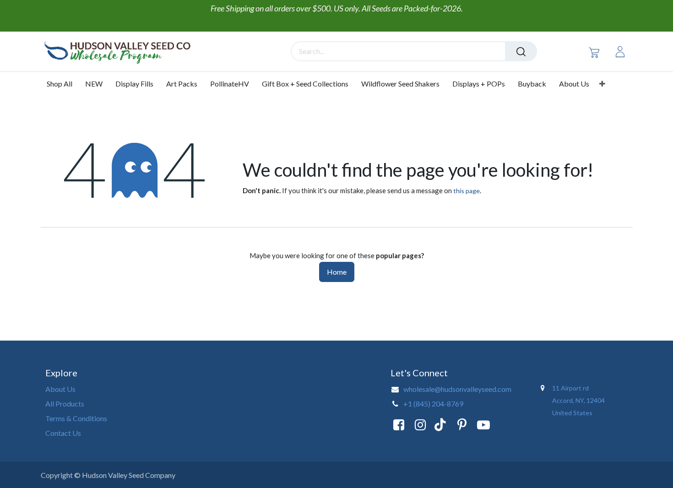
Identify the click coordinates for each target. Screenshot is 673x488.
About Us (60, 389)
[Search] (521, 51)
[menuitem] (63, 84)
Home (337, 271)
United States (572, 413)
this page (466, 191)
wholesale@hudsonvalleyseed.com (457, 389)
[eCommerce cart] (594, 52)
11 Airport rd (571, 388)
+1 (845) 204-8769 (433, 403)
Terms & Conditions (76, 418)
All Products (64, 403)
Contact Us (63, 432)
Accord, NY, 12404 (579, 400)
